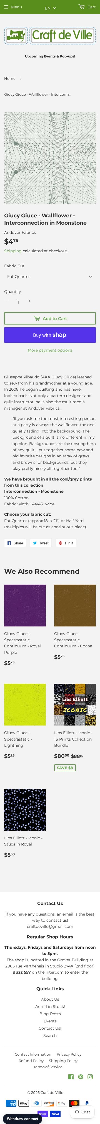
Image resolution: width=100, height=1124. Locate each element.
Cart (91, 6)
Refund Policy (31, 1060)
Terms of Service (48, 1067)
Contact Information (33, 1054)
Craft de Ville (52, 1092)
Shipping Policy (63, 1060)
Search (50, 1035)
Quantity (12, 291)
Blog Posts (50, 1013)
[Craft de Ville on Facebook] (71, 1077)
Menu (16, 6)
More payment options (50, 350)
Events (50, 1021)
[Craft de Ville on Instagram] (90, 1077)
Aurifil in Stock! (50, 1006)
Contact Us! (50, 1028)
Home (10, 78)
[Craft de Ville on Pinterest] (81, 1077)
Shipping (13, 250)
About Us (50, 999)
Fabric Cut (14, 265)
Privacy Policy (69, 1054)
